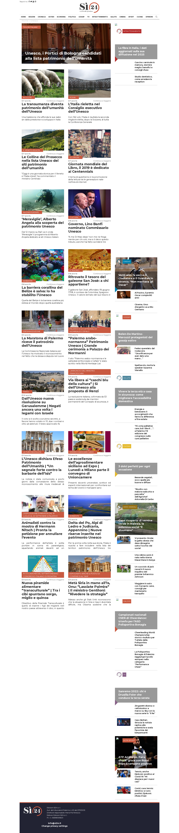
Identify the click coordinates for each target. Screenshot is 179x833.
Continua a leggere (55, 101)
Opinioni (149, 17)
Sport (131, 17)
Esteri (51, 17)
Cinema (122, 17)
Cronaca (42, 17)
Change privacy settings (55, 826)
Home (23, 17)
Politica (72, 17)
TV (88, 17)
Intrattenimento (100, 17)
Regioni (32, 17)
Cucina (140, 17)
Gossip (81, 17)
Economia (61, 17)
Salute (113, 17)
